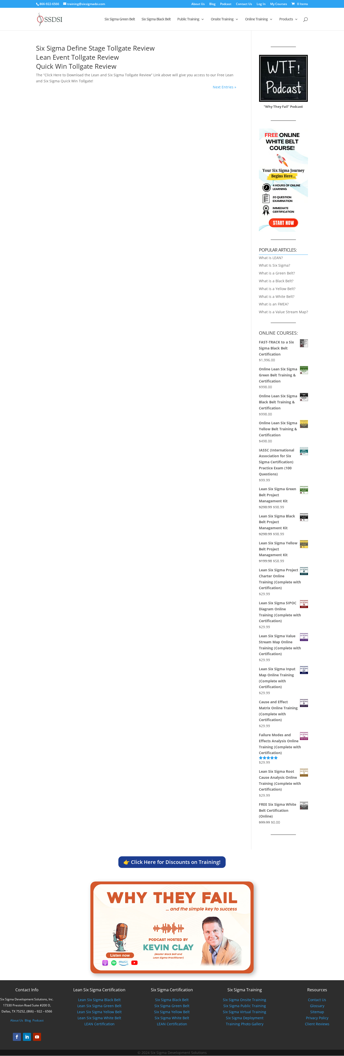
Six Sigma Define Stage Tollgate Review (95, 48)
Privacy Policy (317, 1017)
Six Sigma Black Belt (156, 19)
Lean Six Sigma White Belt (99, 1017)
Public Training (188, 19)
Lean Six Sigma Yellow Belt (99, 1011)
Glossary (317, 1005)
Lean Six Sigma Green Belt (99, 1005)
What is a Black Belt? (276, 280)
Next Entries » (224, 87)
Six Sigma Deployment (244, 1017)
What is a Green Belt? (277, 273)
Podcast (225, 4)
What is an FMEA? (274, 304)
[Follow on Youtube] (37, 1037)
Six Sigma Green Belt (120, 19)
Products (286, 19)
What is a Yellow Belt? (277, 288)
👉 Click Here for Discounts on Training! (172, 862)
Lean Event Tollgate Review (77, 57)
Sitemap (317, 1011)
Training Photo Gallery (244, 1024)
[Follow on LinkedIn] (27, 1037)
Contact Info (27, 990)
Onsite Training (222, 19)
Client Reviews (317, 1024)
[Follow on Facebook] (17, 1037)
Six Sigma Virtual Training (244, 1011)
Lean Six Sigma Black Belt (99, 999)
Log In (261, 4)
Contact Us (244, 4)
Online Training (256, 19)
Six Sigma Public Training (244, 1005)
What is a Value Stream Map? (283, 311)
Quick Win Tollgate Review (76, 66)
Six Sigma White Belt (172, 1017)
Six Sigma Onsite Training (244, 999)
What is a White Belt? (276, 296)
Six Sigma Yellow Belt (172, 1011)
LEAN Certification (99, 1024)
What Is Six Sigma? (274, 265)
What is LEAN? (271, 257)
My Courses (278, 4)
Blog (212, 4)
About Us (198, 4)
